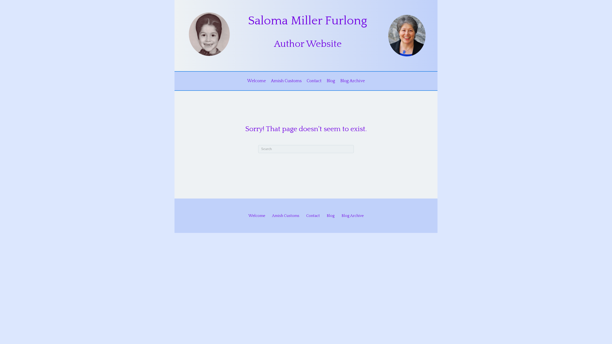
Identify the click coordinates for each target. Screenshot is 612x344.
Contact (314, 81)
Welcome (256, 81)
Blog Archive (352, 81)
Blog (331, 81)
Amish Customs (286, 81)
